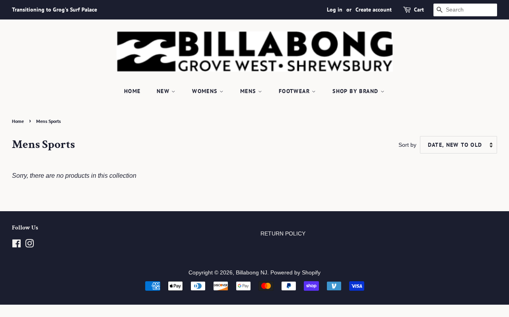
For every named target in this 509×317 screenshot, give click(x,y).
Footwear (295, 91)
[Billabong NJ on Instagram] (29, 245)
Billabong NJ (251, 273)
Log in (334, 9)
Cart (419, 9)
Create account (374, 9)
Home (132, 91)
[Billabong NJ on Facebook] (16, 245)
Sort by (407, 145)
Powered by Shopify (295, 273)
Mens (249, 91)
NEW (164, 91)
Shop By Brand (356, 91)
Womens (206, 91)
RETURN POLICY (282, 234)
